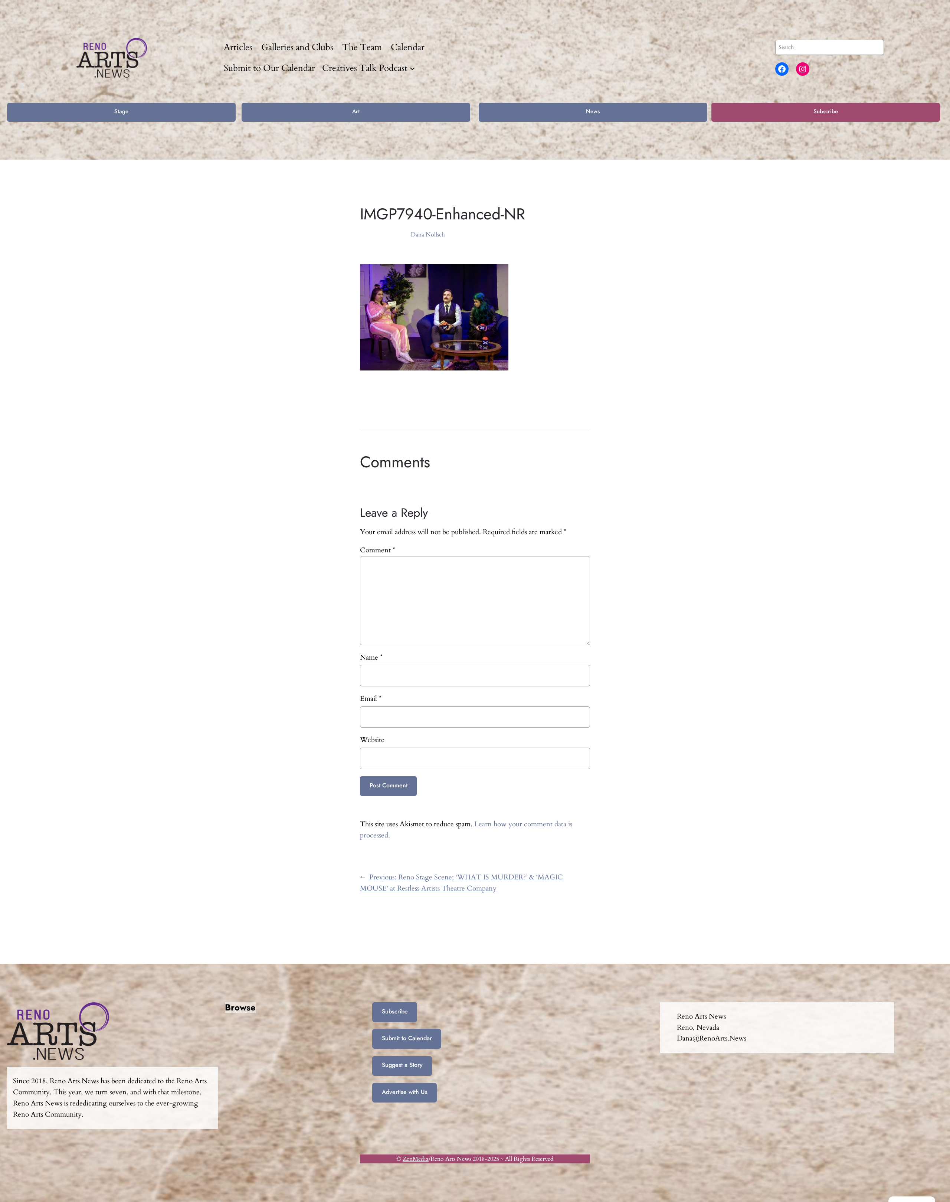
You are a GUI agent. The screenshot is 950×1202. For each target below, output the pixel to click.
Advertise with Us (405, 1092)
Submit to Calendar (407, 1038)
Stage (121, 111)
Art (356, 111)
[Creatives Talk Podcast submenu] (412, 68)
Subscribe (825, 111)
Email (370, 698)
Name (371, 657)
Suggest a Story (402, 1065)
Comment (377, 550)
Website (372, 740)
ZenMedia (416, 1159)
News (593, 111)
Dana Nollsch (428, 235)
